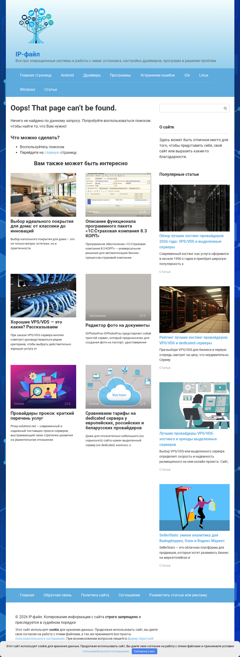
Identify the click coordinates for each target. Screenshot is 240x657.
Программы (120, 75)
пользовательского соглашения (40, 639)
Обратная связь (58, 595)
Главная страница (36, 75)
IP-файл (27, 54)
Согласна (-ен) (144, 651)
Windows (27, 89)
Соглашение (129, 595)
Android (67, 75)
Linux (203, 75)
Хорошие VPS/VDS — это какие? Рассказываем (36, 324)
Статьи (51, 89)
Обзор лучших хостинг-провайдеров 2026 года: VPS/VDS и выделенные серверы (191, 241)
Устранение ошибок (157, 75)
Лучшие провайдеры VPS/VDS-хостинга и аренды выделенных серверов (188, 439)
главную (52, 152)
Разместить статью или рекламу (178, 595)
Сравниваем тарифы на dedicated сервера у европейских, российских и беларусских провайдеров (115, 421)
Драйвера (92, 75)
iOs (187, 75)
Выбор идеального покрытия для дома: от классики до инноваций (42, 226)
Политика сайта (95, 595)
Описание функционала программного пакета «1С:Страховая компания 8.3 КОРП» (116, 229)
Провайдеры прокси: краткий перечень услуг (42, 416)
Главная (27, 595)
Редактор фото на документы (118, 325)
